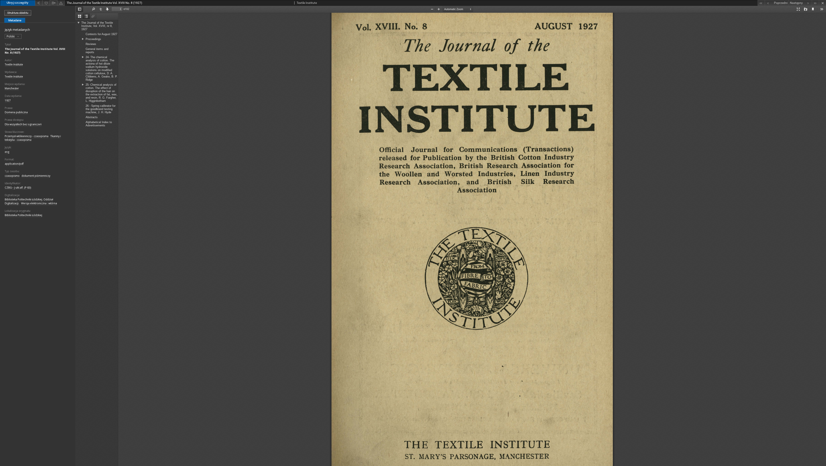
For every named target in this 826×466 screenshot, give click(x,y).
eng (7, 152)
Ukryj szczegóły (17, 3)
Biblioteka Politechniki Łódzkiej (23, 215)
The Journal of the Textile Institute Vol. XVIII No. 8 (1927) (35, 50)
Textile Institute (14, 64)
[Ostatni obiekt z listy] (815, 3)
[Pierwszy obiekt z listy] (761, 3)
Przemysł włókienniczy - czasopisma (26, 136)
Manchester (12, 88)
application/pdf (14, 164)
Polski (10, 36)
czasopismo (12, 176)
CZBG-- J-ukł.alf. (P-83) (18, 187)
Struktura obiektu (17, 12)
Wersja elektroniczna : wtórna (39, 203)
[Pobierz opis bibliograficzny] (53, 3)
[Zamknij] (822, 3)
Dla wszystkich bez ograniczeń (23, 124)
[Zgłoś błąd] (61, 3)
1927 (8, 100)
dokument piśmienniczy (36, 176)
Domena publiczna (16, 112)
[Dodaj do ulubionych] (46, 3)
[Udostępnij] (38, 3)
